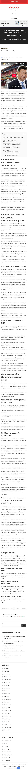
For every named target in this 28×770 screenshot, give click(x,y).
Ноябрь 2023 (7, 707)
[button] (23, 134)
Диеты (5, 743)
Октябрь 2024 (7, 676)
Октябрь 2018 (7, 724)
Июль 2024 (7, 685)
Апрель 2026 (7, 674)
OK (18, 768)
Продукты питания (8, 754)
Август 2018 (7, 730)
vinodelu (14, 7)
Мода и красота (7, 749)
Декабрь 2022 (7, 716)
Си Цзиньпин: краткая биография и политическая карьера (13, 138)
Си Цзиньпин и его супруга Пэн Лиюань (13, 144)
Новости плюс (7, 752)
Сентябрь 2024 (7, 679)
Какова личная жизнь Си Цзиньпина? (13, 154)
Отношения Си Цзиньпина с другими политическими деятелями (12, 148)
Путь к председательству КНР (11, 141)
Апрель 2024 (7, 693)
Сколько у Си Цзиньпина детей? (12, 155)
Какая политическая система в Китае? (13, 152)
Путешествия (7, 757)
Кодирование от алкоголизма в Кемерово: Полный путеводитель (13, 647)
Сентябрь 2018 (7, 727)
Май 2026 (6, 671)
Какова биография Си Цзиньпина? (12, 151)
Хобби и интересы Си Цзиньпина (12, 146)
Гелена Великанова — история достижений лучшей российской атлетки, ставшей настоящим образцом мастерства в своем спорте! (8, 608)
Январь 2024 (7, 702)
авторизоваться (22, 616)
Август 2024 (7, 682)
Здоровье (6, 746)
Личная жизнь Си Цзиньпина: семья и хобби (12, 143)
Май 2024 (6, 690)
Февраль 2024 (7, 699)
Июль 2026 (7, 668)
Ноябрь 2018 (7, 721)
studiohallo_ (12, 50)
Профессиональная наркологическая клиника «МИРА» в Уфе (14, 637)
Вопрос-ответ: (6, 150)
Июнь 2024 (7, 688)
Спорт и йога (7, 760)
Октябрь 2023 (7, 710)
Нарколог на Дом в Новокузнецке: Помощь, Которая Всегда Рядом (14, 642)
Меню (15, 18)
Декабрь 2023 (7, 704)
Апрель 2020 (7, 719)
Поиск (13, 13)
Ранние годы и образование (10, 140)
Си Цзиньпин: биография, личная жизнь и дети (12, 135)
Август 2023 (7, 713)
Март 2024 (6, 696)
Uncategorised (5, 48)
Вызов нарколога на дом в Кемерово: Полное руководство (14, 652)
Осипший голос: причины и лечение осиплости (12, 656)
